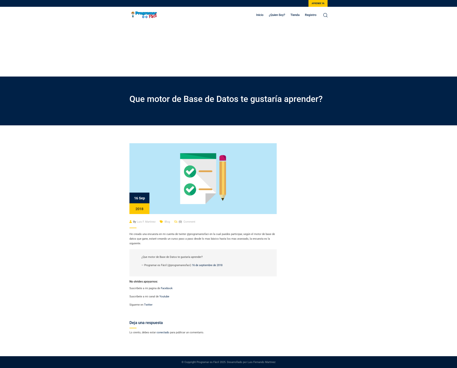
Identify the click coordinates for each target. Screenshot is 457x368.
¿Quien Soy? (277, 15)
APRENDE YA (318, 3)
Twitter (148, 304)
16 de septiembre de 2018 (207, 265)
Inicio (259, 15)
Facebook (167, 288)
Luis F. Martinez (146, 221)
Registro (311, 15)
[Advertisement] (228, 50)
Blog (167, 221)
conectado (163, 332)
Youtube (164, 296)
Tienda (295, 15)
